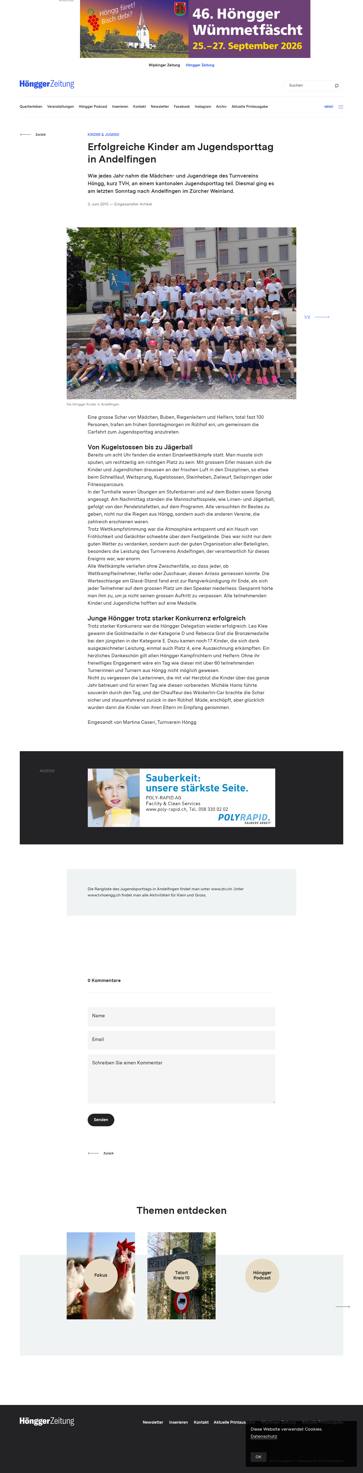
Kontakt (201, 1423)
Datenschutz (264, 1436)
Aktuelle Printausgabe (234, 1423)
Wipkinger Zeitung (164, 65)
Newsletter (153, 1423)
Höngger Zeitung (200, 65)
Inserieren (178, 1423)
